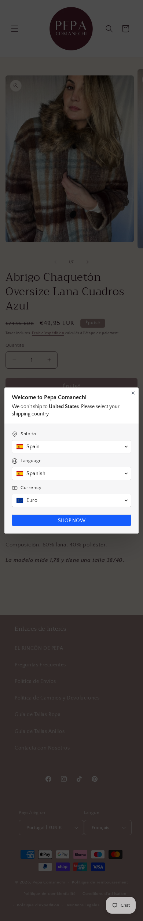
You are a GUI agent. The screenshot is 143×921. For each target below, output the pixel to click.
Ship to (28, 433)
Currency (31, 487)
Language (31, 460)
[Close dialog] (133, 393)
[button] (71, 446)
